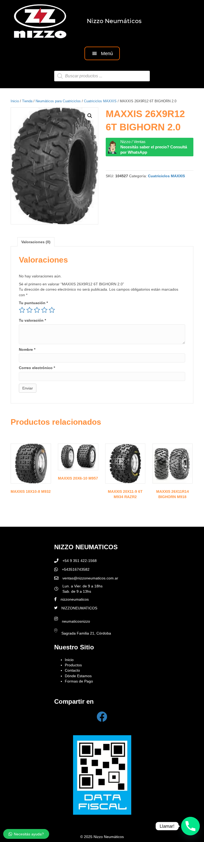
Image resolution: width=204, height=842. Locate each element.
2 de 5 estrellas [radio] (29, 310)
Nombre (27, 349)
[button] (102, 53)
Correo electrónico (37, 368)
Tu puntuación (33, 303)
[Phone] (190, 826)
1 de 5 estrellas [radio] (22, 310)
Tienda (27, 101)
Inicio (15, 101)
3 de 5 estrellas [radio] (37, 310)
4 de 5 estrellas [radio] (44, 310)
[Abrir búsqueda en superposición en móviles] (102, 76)
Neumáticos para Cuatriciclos (58, 101)
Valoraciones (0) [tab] (35, 242)
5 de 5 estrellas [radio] (52, 310)
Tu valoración (32, 320)
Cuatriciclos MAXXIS (100, 101)
